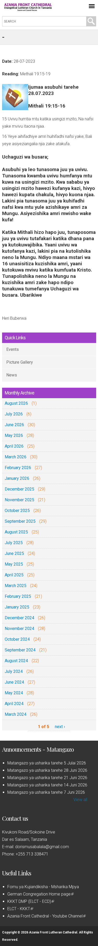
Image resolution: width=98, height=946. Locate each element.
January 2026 (17, 478)
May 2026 (14, 435)
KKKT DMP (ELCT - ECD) (30, 901)
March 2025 (15, 585)
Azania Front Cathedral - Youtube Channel (46, 916)
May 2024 (14, 692)
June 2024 (14, 682)
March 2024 (15, 714)
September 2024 (20, 649)
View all (80, 799)
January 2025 (17, 607)
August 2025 (16, 532)
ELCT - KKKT (19, 908)
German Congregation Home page (40, 894)
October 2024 (17, 639)
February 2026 (18, 467)
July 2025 (14, 542)
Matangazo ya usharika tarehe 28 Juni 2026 (47, 770)
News (11, 375)
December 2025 (19, 489)
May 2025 (14, 564)
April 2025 (14, 574)
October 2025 (17, 510)
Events (12, 349)
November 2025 (19, 499)
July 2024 (14, 671)
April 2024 (14, 703)
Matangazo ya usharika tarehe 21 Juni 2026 (47, 777)
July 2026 (14, 414)
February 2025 (18, 596)
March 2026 (15, 456)
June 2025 (14, 553)
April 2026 (14, 446)
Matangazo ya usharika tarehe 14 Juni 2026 (47, 784)
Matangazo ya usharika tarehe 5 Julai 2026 (46, 763)
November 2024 (19, 628)
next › (60, 726)
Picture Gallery (19, 362)
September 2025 (20, 521)
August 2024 (16, 660)
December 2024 (19, 617)
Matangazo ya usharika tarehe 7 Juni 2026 (46, 792)
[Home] (28, 9)
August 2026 (16, 403)
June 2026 (14, 424)
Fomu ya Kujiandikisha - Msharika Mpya (43, 886)
